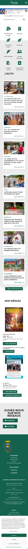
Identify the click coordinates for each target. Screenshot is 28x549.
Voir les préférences (14, 543)
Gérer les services (13, 531)
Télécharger (9, 351)
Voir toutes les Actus (15, 289)
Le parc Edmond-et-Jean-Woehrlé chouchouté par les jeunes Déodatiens (14, 277)
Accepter (14, 535)
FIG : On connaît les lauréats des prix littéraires (11, 131)
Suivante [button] (26, 11)
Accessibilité (14, 472)
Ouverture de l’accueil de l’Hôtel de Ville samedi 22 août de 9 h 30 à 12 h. (13, 221)
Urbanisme (19, 33)
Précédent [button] (2, 11)
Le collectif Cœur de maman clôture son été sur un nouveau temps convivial (13, 101)
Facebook (11, 420)
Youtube (10, 426)
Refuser (14, 539)
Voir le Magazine (10, 343)
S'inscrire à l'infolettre (13, 395)
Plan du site (14, 470)
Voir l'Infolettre (10, 391)
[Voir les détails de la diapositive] (14, 11)
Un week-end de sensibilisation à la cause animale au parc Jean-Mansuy (14, 161)
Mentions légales (9, 547)
